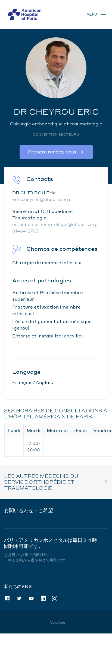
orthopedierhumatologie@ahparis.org (55, 224)
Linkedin (43, 598)
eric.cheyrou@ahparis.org (41, 199)
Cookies (57, 622)
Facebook (7, 598)
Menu (91, 14)
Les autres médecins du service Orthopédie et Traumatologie (41, 482)
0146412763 (25, 231)
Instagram (54, 598)
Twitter (19, 598)
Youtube (31, 598)
